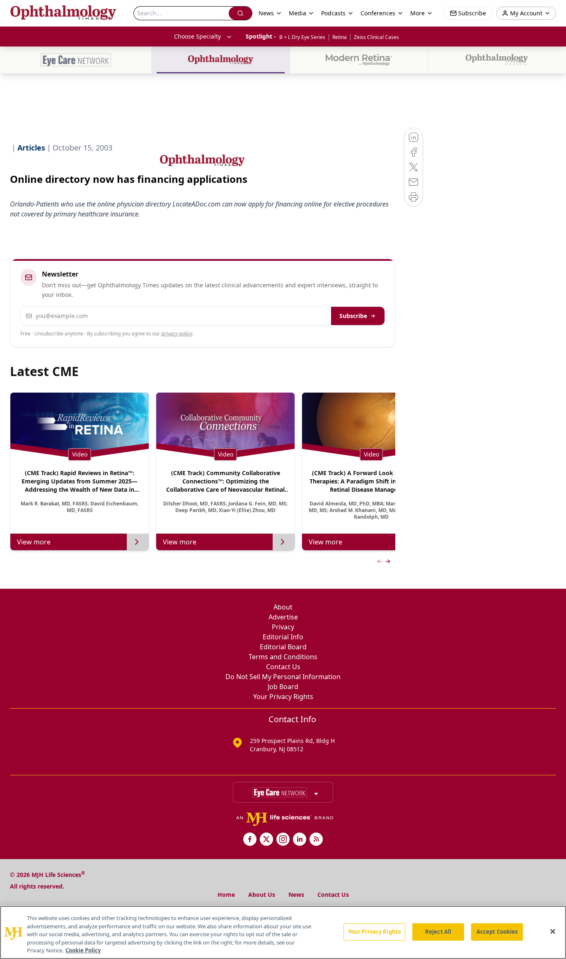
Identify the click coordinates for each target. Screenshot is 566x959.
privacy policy (176, 333)
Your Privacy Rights (283, 696)
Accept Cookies (497, 931)
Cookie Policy (83, 950)
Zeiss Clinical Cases (376, 37)
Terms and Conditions (283, 656)
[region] (283, 932)
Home (226, 894)
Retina (339, 37)
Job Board (283, 686)
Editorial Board (283, 646)
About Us (261, 894)
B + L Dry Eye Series (302, 37)
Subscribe (353, 316)
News (296, 894)
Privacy (283, 626)
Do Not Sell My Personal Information (283, 676)
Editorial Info (283, 636)
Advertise (283, 617)
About (283, 607)
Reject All (438, 931)
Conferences (377, 13)
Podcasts (333, 13)
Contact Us (283, 666)
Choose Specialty (197, 36)
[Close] (553, 932)
